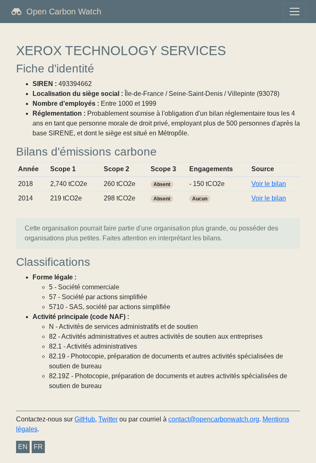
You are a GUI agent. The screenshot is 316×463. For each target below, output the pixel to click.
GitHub (84, 419)
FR (38, 446)
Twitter (108, 419)
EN (23, 446)
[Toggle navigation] (294, 11)
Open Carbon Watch (63, 11)
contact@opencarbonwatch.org (213, 419)
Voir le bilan (268, 183)
